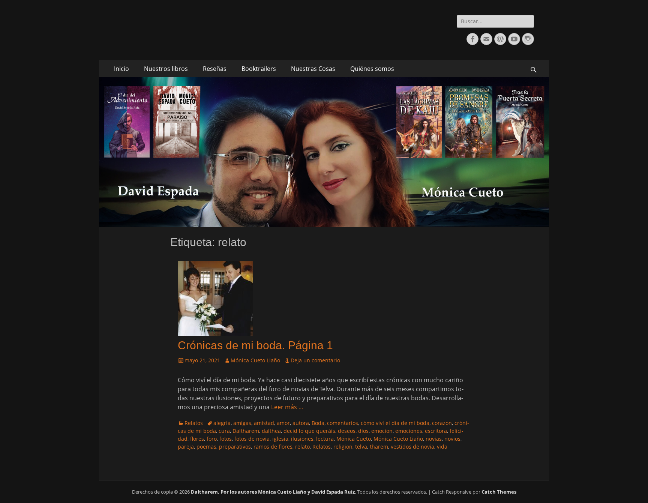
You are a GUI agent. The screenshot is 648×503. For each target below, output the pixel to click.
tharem (379, 446)
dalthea (271, 430)
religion (342, 446)
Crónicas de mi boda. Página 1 (255, 345)
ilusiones (302, 438)
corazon (442, 422)
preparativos (235, 446)
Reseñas (214, 69)
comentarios (342, 422)
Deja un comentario (315, 360)
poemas (206, 446)
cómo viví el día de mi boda (395, 422)
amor (283, 422)
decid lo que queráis (309, 430)
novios (452, 438)
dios (363, 430)
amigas (242, 422)
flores (197, 438)
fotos (225, 438)
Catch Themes (499, 491)
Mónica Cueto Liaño (255, 360)
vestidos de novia (412, 446)
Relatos (193, 422)
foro (212, 438)
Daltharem (245, 430)
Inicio (121, 69)
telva (361, 446)
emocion (382, 430)
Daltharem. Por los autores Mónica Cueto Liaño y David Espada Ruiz (273, 491)
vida (442, 446)
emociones (408, 430)
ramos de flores (273, 446)
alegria (222, 422)
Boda (318, 422)
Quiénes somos (372, 69)
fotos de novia (252, 438)
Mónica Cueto (353, 438)
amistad (264, 422)
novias (434, 438)
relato (302, 446)
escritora (436, 430)
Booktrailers (259, 69)
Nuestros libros (166, 69)
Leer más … (287, 407)
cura (224, 430)
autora (300, 422)
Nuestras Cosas (313, 69)
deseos (347, 430)
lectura (325, 438)
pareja (186, 446)
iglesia (280, 438)
